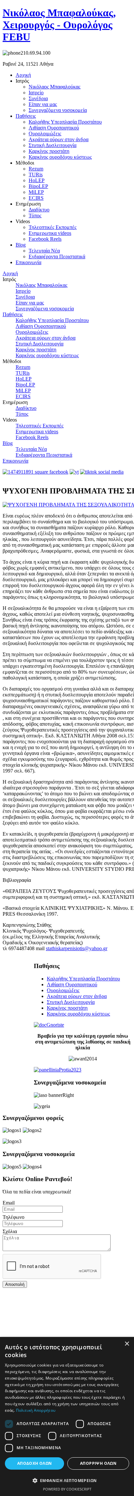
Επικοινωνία (28, 262)
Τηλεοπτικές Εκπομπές (52, 227)
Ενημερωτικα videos (50, 233)
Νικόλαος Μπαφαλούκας (54, 86)
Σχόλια (10, 1231)
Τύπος (35, 215)
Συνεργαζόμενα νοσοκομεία (58, 110)
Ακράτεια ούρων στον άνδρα (58, 139)
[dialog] (67, 1416)
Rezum (36, 168)
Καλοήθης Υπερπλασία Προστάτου (65, 122)
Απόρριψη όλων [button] (98, 1463)
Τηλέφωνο (13, 1217)
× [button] (126, 1343)
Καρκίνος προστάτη (49, 151)
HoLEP (37, 180)
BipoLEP (38, 186)
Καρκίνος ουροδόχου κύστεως (60, 157)
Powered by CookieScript (67, 1489)
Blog (21, 245)
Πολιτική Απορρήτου (35, 1410)
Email (9, 1203)
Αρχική (23, 75)
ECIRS (36, 198)
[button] (67, 1480)
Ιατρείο (36, 92)
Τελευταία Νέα (44, 250)
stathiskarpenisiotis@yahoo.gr (76, 948)
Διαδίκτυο (39, 209)
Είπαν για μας (43, 104)
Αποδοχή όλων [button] (34, 1463)
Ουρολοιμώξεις (45, 133)
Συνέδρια (38, 98)
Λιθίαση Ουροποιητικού (54, 127)
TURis (36, 174)
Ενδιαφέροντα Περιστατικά (57, 256)
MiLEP (36, 192)
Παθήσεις (26, 116)
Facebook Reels (45, 239)
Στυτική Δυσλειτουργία (52, 145)
